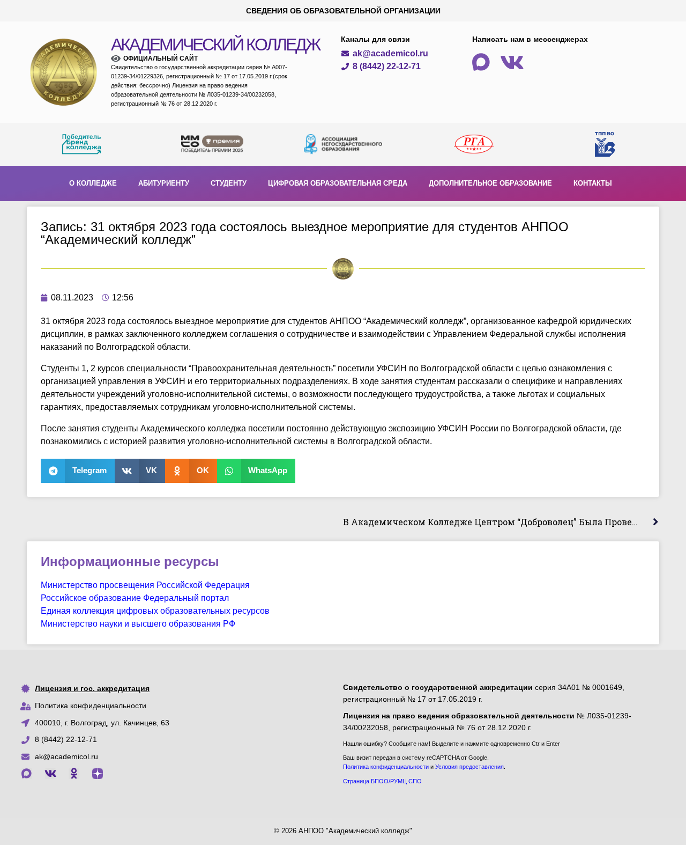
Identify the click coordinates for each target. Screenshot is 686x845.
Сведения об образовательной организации (343, 10)
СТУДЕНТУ (229, 183)
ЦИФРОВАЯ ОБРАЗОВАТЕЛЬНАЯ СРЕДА (337, 183)
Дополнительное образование (490, 183)
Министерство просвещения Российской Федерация (145, 585)
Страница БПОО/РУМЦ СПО (382, 781)
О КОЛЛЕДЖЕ (93, 183)
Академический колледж (215, 44)
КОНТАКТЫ (592, 183)
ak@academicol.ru (66, 756)
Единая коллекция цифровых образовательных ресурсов (155, 610)
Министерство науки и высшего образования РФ (138, 623)
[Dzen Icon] (97, 773)
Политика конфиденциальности (90, 705)
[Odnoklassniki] (74, 773)
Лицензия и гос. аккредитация (92, 688)
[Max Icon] (26, 773)
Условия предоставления (469, 766)
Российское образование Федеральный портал (135, 597)
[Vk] (50, 773)
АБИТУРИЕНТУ (163, 183)
